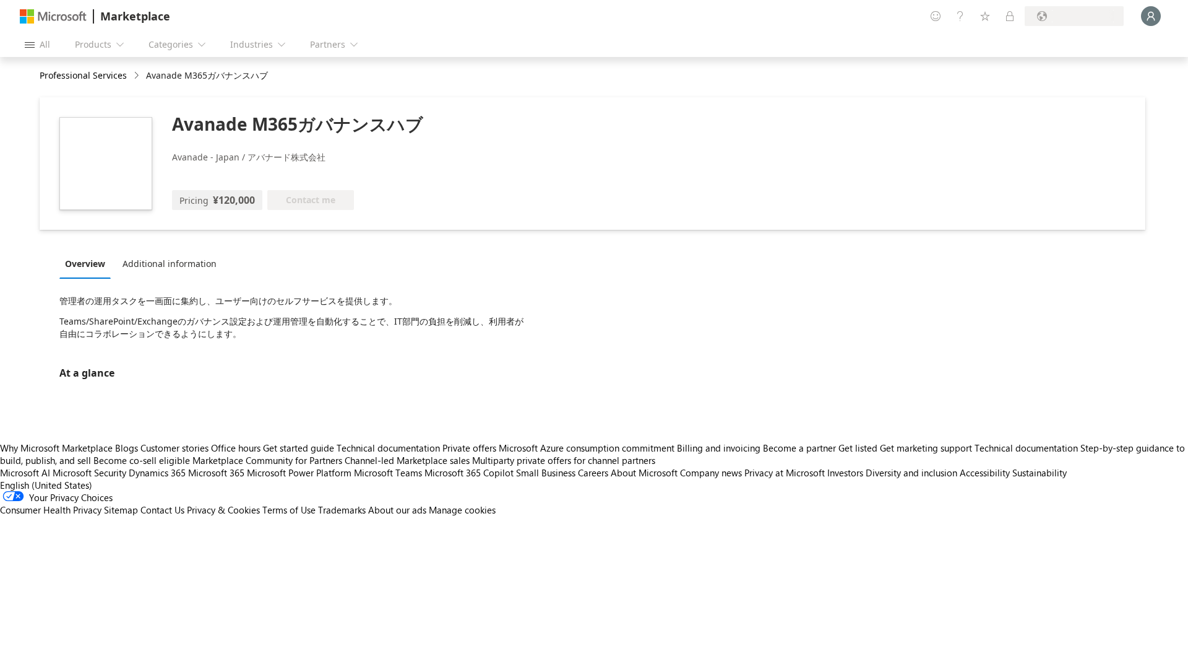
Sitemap (121, 510)
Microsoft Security (89, 472)
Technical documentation (388, 448)
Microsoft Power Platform (299, 472)
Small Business (545, 472)
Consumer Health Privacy (50, 510)
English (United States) (46, 485)
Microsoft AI (25, 472)
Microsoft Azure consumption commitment (588, 448)
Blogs (126, 448)
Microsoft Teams (388, 472)
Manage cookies (462, 510)
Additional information (170, 263)
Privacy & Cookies (223, 510)
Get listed (857, 448)
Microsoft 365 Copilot (469, 472)
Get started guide (298, 448)
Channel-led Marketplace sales (407, 460)
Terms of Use (289, 510)
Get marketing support (926, 448)
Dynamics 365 (157, 472)
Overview (85, 263)
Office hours (235, 448)
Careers (593, 472)
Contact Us (162, 510)
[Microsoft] (53, 16)
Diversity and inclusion (911, 472)
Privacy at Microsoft (784, 472)
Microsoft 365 (216, 472)
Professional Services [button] (83, 75)
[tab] (88, 263)
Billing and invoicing (718, 448)
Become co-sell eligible (141, 460)
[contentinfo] (137, 76)
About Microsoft (644, 472)
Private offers (469, 448)
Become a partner (799, 448)
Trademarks (342, 510)
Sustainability (1039, 472)
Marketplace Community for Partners (267, 460)
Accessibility (985, 472)
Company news (711, 472)
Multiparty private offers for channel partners (563, 460)
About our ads (397, 510)
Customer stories (174, 448)
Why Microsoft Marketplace (56, 448)
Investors (845, 472)
